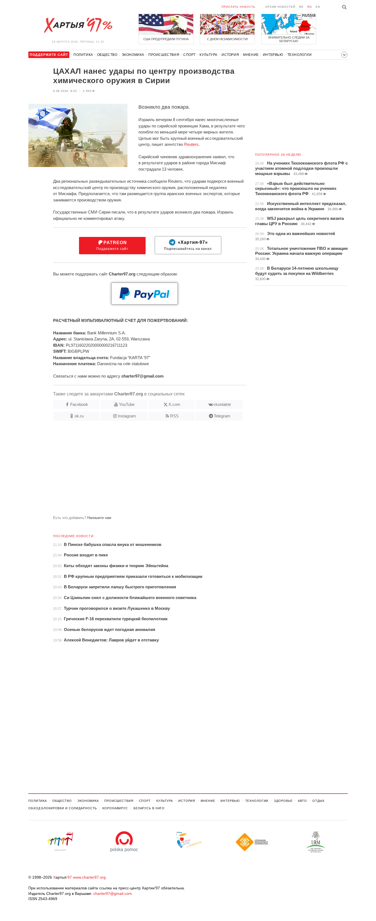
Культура (208, 55)
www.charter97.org (89, 877)
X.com (174, 404)
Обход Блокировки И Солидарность (62, 808)
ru (309, 6)
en (318, 6)
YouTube (127, 404)
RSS (174, 416)
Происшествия (163, 55)
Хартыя (78, 25)
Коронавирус (115, 808)
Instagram (127, 416)
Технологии (299, 55)
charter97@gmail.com (112, 893)
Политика (83, 55)
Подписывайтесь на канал (188, 245)
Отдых (318, 800)
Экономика (133, 55)
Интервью (273, 55)
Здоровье (283, 800)
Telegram (222, 416)
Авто (302, 800)
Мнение (251, 55)
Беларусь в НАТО (149, 808)
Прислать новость (238, 6)
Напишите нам (99, 518)
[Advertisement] (137, 470)
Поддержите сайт (112, 245)
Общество (107, 55)
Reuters (191, 144)
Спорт (189, 55)
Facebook (79, 404)
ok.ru (79, 416)
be (301, 6)
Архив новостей (280, 6)
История (230, 55)
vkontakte (222, 404)
